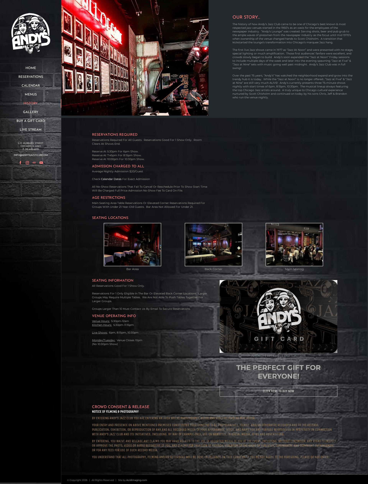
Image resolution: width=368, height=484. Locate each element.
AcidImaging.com (136, 480)
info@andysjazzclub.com (31, 155)
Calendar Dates (111, 179)
